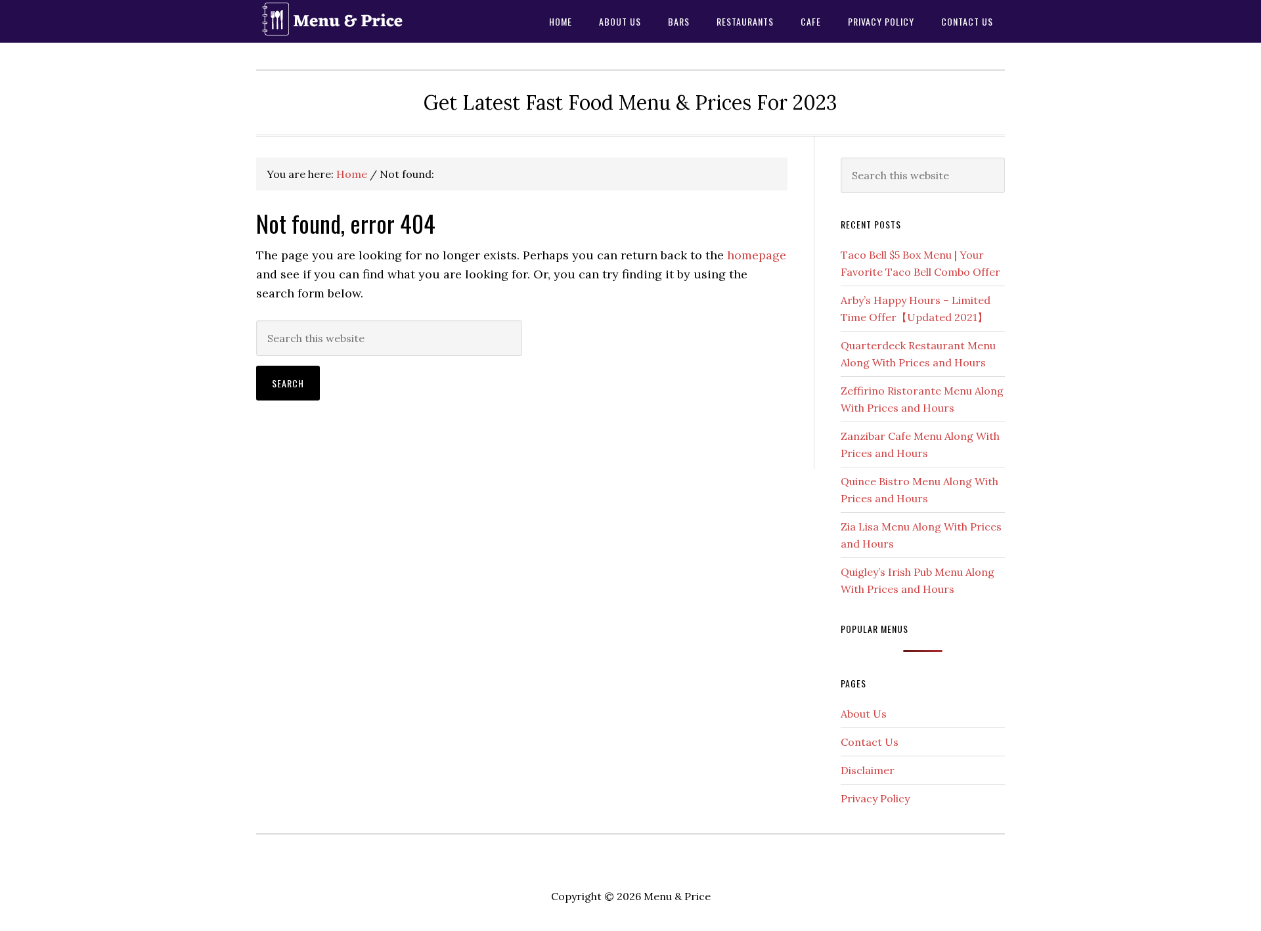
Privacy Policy (875, 798)
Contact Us (869, 741)
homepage (756, 255)
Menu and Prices (361, 21)
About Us (864, 713)
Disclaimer (868, 770)
